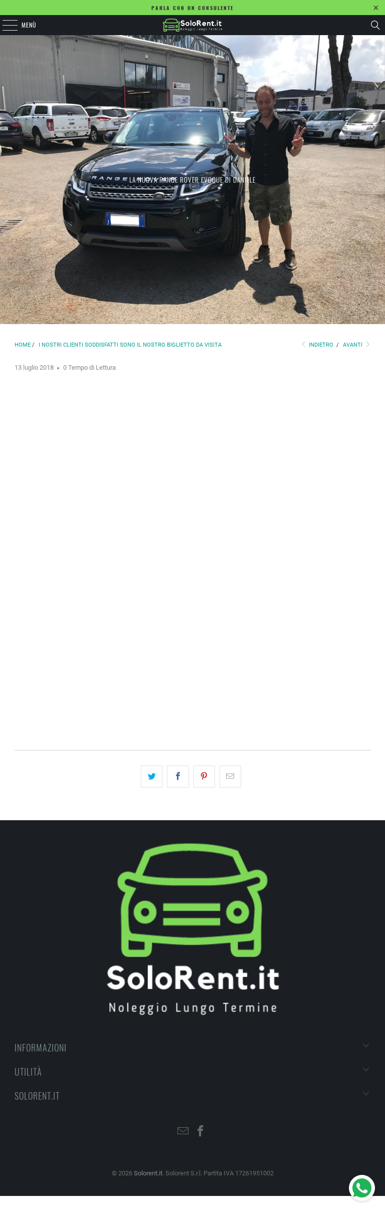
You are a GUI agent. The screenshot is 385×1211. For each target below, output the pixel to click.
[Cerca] (375, 25)
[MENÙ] (4, 25)
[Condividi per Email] (230, 777)
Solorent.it (148, 1173)
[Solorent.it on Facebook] (201, 1132)
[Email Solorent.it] (183, 1132)
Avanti (353, 345)
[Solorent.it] (192, 25)
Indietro (320, 345)
